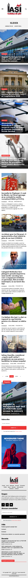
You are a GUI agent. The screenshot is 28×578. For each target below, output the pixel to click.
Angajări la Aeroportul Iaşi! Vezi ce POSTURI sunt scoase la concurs (14, 407)
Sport (9, 487)
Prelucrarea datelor (16, 520)
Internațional (20, 487)
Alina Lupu (10, 201)
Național (12, 485)
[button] (26, 9)
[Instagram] (7, 504)
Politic (5, 487)
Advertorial (17, 26)
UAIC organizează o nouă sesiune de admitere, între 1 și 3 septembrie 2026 (12, 547)
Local (7, 485)
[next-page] (20, 376)
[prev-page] (2, 376)
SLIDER (3, 544)
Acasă (3, 485)
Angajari (4, 54)
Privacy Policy (18, 431)
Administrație (9, 26)
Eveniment (4, 201)
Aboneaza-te (13, 516)
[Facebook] (3, 504)
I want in (13, 427)
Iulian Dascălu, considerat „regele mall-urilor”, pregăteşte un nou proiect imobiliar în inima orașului (13, 358)
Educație (4, 89)
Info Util (4, 120)
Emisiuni (11, 488)
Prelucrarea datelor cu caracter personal (13, 534)
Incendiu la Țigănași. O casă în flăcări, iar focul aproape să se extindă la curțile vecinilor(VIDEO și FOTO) (13, 196)
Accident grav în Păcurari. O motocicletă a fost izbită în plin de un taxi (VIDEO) (13, 236)
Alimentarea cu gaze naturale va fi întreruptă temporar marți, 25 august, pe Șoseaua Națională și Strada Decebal (13, 553)
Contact (17, 488)
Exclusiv (17, 485)
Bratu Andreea (6, 413)
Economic (22, 485)
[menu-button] (2, 9)
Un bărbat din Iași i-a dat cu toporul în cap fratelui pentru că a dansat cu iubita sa (13, 320)
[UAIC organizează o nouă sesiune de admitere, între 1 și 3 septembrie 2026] (14, 81)
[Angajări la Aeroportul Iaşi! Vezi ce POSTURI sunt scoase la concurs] (14, 46)
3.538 (6, 376)
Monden (14, 487)
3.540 (16, 376)
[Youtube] (11, 504)
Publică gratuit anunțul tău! (9, 526)
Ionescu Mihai (11, 240)
